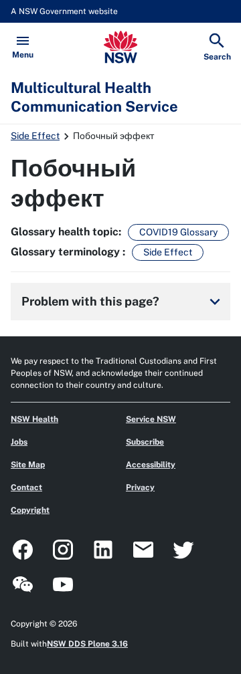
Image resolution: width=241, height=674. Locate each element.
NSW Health (34, 419)
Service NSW (151, 419)
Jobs (19, 442)
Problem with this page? (123, 302)
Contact (26, 487)
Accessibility (150, 464)
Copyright (30, 510)
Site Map (28, 464)
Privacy (140, 487)
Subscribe (145, 442)
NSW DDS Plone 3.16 (87, 644)
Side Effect (35, 135)
